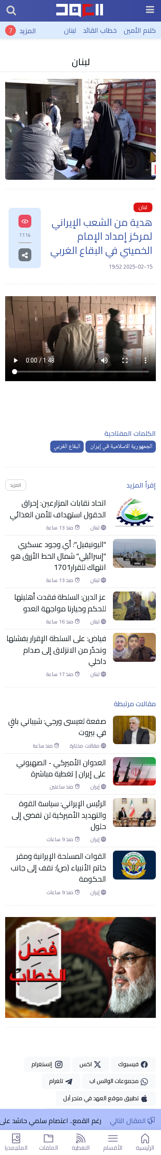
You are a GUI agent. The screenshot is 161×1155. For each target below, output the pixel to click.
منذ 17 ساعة (60, 674)
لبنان (70, 30)
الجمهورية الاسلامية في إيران (120, 446)
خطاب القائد (100, 30)
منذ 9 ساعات (60, 839)
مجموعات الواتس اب (114, 1080)
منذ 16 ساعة (60, 622)
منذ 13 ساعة (60, 528)
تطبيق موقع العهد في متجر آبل (101, 1098)
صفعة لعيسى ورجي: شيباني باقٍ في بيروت (57, 727)
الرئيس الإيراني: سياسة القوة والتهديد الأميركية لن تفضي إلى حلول (59, 815)
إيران (95, 787)
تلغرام (56, 1080)
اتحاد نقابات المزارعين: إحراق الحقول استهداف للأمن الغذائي (58, 509)
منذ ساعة (43, 746)
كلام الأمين (140, 30)
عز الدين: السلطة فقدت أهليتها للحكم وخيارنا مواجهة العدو (60, 603)
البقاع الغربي (67, 446)
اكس (86, 1064)
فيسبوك (129, 1064)
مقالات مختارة (85, 746)
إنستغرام (43, 1064)
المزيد (27, 30)
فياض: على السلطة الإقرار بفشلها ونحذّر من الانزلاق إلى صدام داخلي (56, 650)
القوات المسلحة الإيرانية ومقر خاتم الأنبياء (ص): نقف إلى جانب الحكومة (58, 868)
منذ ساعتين (62, 787)
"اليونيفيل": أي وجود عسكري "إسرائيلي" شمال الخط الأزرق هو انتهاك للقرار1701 (58, 556)
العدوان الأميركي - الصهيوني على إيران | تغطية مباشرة (61, 768)
